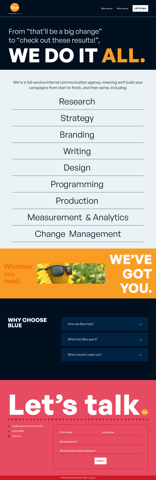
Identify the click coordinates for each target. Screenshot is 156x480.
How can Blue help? (81, 324)
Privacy (92, 477)
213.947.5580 (18, 431)
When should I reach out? (85, 354)
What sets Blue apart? (82, 339)
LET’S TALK (140, 8)
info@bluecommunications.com (27, 426)
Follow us (16, 436)
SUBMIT (100, 461)
